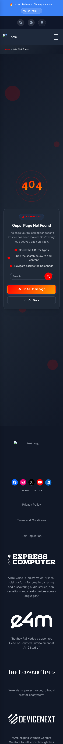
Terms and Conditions (31, 520)
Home (7, 49)
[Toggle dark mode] (31, 22)
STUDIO (39, 490)
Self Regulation (31, 536)
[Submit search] (48, 276)
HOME (25, 490)
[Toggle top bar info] (42, 22)
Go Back (34, 300)
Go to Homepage (34, 289)
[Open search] (20, 22)
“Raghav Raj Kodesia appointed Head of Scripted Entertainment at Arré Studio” (31, 643)
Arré (14, 37)
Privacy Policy (31, 504)
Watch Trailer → (31, 11)
